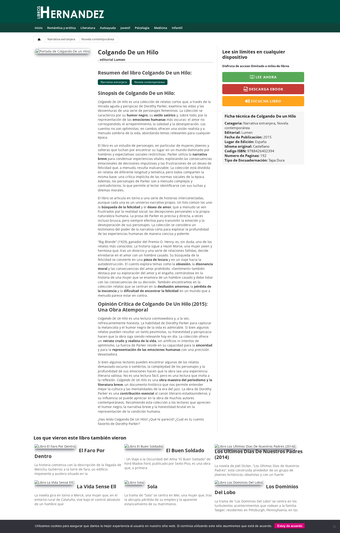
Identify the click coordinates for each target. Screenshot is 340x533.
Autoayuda (108, 28)
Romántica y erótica (61, 28)
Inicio (39, 28)
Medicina (160, 28)
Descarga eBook (266, 89)
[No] (334, 526)
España (260, 141)
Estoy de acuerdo (289, 526)
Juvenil (125, 28)
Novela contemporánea (97, 39)
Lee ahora (266, 77)
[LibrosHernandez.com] (70, 13)
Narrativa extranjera (61, 39)
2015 (267, 137)
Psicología (142, 28)
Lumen (119, 59)
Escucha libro (266, 101)
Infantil (177, 28)
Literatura (87, 28)
